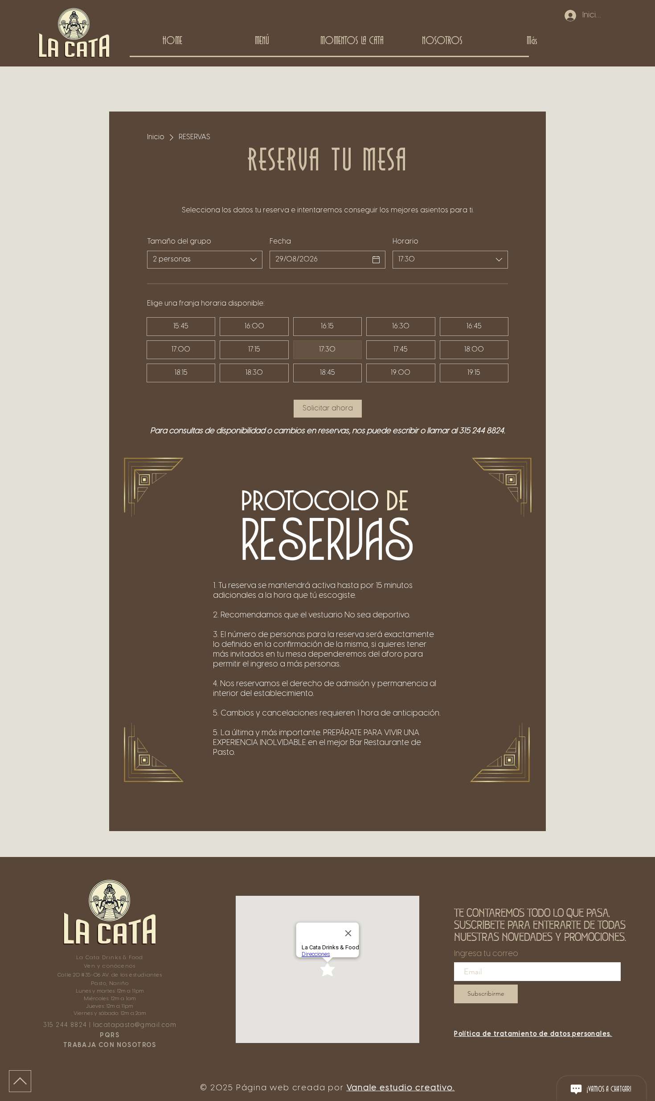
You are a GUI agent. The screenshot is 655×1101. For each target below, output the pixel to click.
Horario (405, 241)
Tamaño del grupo (179, 241)
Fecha (280, 241)
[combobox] (204, 260)
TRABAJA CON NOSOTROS (109, 1045)
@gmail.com (155, 1025)
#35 (86, 975)
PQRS (109, 1035)
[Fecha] (376, 259)
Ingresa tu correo (486, 954)
